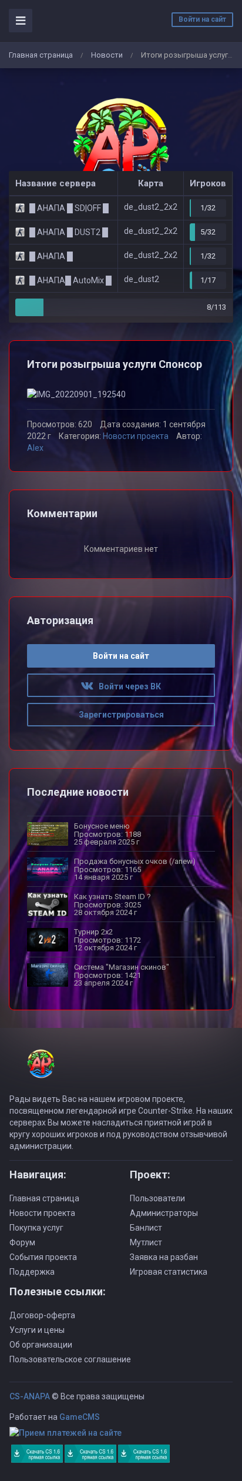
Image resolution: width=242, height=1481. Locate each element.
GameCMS (79, 1417)
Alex (35, 448)
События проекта (43, 1257)
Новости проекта (136, 436)
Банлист (146, 1227)
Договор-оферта (42, 1315)
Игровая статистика (168, 1271)
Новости (107, 55)
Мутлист (146, 1242)
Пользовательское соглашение (70, 1359)
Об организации (40, 1344)
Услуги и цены (37, 1330)
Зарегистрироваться (121, 714)
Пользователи (157, 1198)
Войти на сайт (202, 19)
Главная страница (41, 55)
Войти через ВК (127, 686)
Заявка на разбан (164, 1257)
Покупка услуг (36, 1227)
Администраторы (164, 1213)
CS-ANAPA (29, 1396)
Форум (22, 1242)
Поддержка (32, 1271)
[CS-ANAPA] (121, 149)
